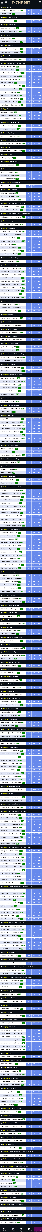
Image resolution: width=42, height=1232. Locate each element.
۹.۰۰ (39, 743)
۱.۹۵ (39, 616)
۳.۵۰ (34, 31)
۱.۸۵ (29, 455)
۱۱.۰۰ (34, 86)
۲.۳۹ (39, 867)
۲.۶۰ (39, 288)
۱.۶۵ (29, 112)
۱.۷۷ (29, 281)
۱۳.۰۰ (39, 76)
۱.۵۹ (39, 232)
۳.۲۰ (34, 294)
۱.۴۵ (39, 39)
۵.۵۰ (29, 21)
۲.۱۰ (29, 385)
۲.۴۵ (39, 381)
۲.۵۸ (39, 558)
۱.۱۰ (29, 165)
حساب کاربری (4, 1230)
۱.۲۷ (29, 67)
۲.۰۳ (29, 970)
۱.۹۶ (29, 783)
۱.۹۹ (39, 1064)
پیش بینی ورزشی (38, 1230)
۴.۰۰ (39, 92)
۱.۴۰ (29, 1112)
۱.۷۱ (29, 1186)
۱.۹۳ (39, 251)
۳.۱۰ (34, 200)
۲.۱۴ (39, 391)
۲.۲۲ (39, 1095)
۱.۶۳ (29, 179)
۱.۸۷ (29, 896)
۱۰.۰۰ (39, 67)
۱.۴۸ (39, 144)
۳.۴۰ (29, 52)
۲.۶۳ (39, 294)
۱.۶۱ (39, 136)
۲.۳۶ (29, 480)
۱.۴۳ (29, 49)
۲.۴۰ (29, 425)
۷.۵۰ (34, 28)
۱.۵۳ (29, 1085)
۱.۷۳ (39, 304)
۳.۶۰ (34, 52)
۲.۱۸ (29, 14)
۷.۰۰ (34, 325)
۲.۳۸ (29, 294)
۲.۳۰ (39, 401)
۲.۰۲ (39, 800)
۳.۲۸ (34, 401)
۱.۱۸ (29, 186)
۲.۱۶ (29, 311)
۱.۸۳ (29, 473)
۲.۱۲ (39, 119)
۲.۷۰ (39, 254)
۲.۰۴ (29, 1092)
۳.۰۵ (34, 115)
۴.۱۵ (34, 102)
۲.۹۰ (39, 200)
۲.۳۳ (29, 435)
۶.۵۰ (39, 49)
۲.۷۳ (39, 767)
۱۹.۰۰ (39, 165)
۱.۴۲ (29, 95)
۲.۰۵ (39, 361)
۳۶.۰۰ (39, 790)
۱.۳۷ (29, 449)
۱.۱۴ (29, 73)
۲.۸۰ (34, 14)
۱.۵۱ (39, 21)
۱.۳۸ (29, 308)
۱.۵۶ (29, 510)
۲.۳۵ (29, 278)
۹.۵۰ (39, 217)
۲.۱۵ (29, 575)
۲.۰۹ (29, 105)
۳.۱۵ (39, 291)
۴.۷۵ (34, 59)
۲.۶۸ (39, 641)
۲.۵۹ (29, 552)
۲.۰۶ (29, 939)
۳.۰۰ (39, 105)
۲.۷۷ (34, 119)
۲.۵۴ (29, 655)
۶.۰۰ (34, 76)
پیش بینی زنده (29, 1230)
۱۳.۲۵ (39, 28)
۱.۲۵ (29, 419)
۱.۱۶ (29, 76)
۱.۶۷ (29, 347)
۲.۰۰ (39, 52)
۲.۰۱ (29, 469)
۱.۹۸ (39, 261)
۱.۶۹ (29, 92)
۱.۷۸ (29, 378)
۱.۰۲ (29, 86)
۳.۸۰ (39, 14)
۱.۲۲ (29, 79)
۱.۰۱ (29, 790)
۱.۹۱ (29, 284)
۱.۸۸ (29, 42)
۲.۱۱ (39, 909)
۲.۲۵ (29, 200)
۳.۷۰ (34, 136)
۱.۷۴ (29, 102)
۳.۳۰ (34, 248)
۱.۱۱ (29, 11)
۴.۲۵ (34, 95)
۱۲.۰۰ (39, 73)
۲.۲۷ (29, 578)
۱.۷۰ (29, 31)
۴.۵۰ (39, 31)
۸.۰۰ (39, 79)
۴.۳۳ (34, 151)
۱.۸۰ (29, 340)
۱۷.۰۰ (39, 11)
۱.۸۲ (29, 172)
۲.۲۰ (29, 275)
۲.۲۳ (29, 513)
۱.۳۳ (29, 59)
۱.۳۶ (39, 158)
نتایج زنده (21, 1230)
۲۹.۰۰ (39, 86)
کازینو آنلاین (12, 1230)
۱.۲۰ (29, 743)
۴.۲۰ (34, 21)
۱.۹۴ (29, 516)
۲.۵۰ (29, 297)
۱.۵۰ (29, 368)
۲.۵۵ (39, 278)
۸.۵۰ (34, 11)
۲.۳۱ (29, 452)
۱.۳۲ (39, 129)
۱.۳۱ (29, 89)
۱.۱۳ (29, 28)
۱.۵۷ (29, 776)
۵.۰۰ (39, 83)
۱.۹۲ (39, 115)
